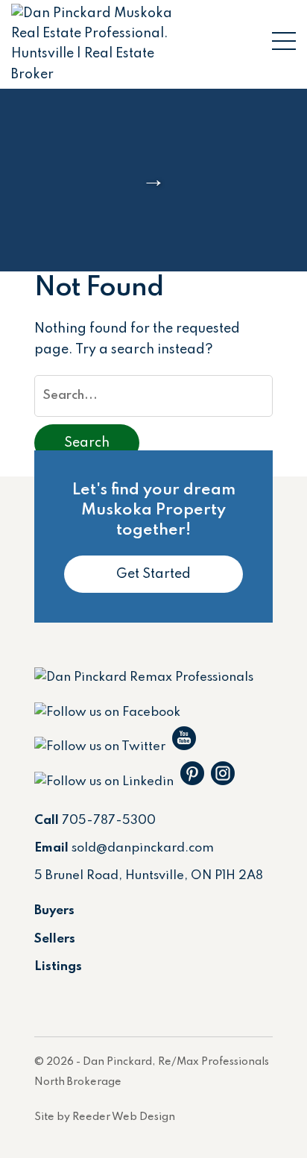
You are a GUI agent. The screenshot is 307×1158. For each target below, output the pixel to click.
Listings (58, 966)
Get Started (153, 574)
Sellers (54, 939)
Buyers (54, 910)
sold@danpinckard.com (143, 848)
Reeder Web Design (123, 1117)
